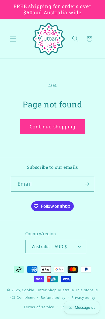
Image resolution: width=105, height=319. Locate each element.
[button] (13, 39)
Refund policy (53, 297)
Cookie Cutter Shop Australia (48, 290)
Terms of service (38, 306)
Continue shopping (52, 126)
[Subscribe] (87, 184)
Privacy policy (84, 297)
